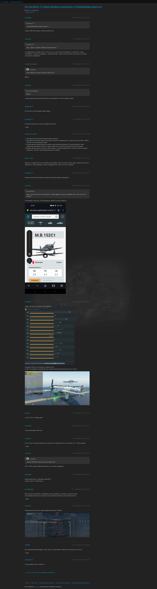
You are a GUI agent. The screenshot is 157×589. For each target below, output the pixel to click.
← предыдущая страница (32, 572)
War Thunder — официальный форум (12, 2)
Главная (27, 582)
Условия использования (63, 582)
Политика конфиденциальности (81, 582)
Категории (34, 582)
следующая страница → (47, 572)
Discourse (36, 586)
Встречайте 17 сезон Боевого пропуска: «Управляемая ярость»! (63, 6)
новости (32, 12)
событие (27, 12)
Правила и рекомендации (46, 582)
